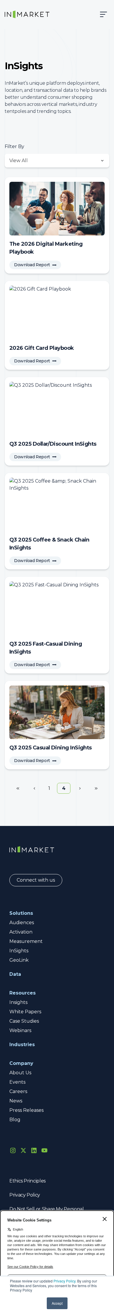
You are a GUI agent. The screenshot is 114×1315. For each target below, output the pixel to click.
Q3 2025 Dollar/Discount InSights (52, 444)
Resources (22, 993)
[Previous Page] (34, 788)
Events (17, 1082)
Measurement (26, 941)
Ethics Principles (27, 1181)
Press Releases (26, 1110)
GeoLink (19, 960)
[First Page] (18, 788)
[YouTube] (44, 1150)
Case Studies (24, 1021)
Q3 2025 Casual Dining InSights (50, 747)
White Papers (25, 1011)
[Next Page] (80, 788)
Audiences (21, 922)
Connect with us (36, 880)
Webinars (20, 1030)
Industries (22, 1044)
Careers (18, 1091)
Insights (18, 1002)
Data (15, 974)
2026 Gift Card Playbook (41, 348)
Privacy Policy (64, 1280)
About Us (20, 1072)
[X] (23, 1150)
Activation (20, 932)
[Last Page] (96, 788)
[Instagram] (12, 1150)
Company (21, 1063)
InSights (18, 950)
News (15, 1101)
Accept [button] (57, 1303)
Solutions (21, 913)
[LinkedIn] (33, 1150)
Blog (14, 1119)
